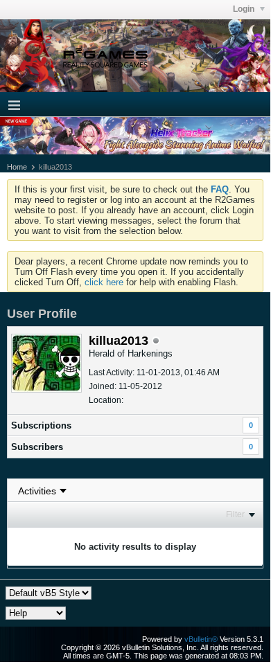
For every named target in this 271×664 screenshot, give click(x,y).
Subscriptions (41, 425)
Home (17, 167)
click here (104, 282)
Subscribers (37, 447)
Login (244, 9)
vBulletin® (201, 639)
